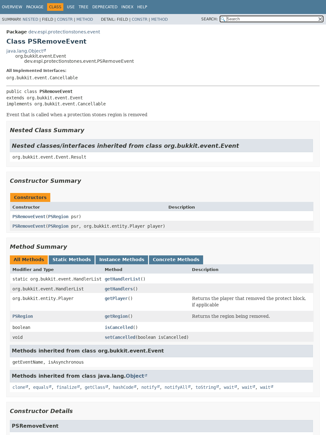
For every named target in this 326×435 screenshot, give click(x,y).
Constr (65, 19)
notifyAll (176, 387)
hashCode (123, 387)
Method (84, 19)
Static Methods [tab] (72, 259)
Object (135, 376)
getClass (95, 387)
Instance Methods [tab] (121, 259)
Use (71, 7)
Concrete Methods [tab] (176, 259)
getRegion (116, 316)
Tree (84, 7)
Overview (12, 7)
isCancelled (119, 327)
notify (149, 387)
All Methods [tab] (29, 259)
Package (35, 7)
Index (127, 7)
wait (229, 387)
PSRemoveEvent (29, 216)
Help (142, 7)
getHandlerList (122, 279)
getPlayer (116, 298)
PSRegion (58, 216)
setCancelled (120, 337)
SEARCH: (209, 19)
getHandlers (119, 288)
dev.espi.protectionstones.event (64, 31)
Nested (30, 19)
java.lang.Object (24, 50)
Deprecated (104, 7)
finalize (66, 387)
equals (40, 387)
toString (205, 387)
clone (18, 387)
